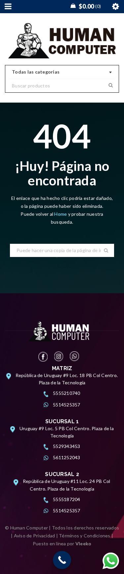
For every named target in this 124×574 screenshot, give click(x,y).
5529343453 (66, 446)
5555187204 (66, 499)
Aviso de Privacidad (34, 535)
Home (61, 214)
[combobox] (62, 72)
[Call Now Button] (62, 560)
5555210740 (66, 393)
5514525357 (66, 404)
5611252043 (66, 457)
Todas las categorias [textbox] (36, 72)
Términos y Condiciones (84, 535)
